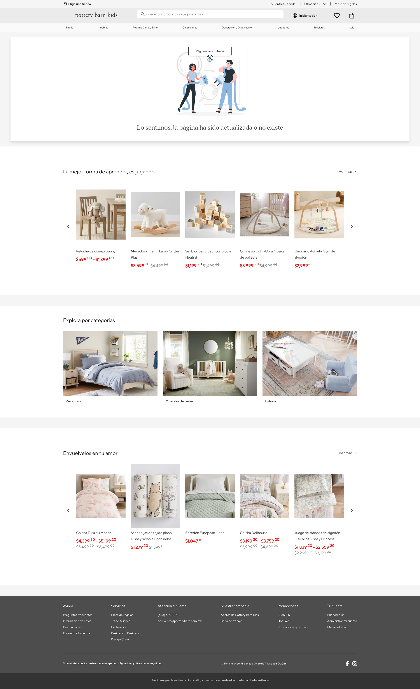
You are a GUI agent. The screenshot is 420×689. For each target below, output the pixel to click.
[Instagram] (354, 663)
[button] (68, 226)
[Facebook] (347, 663)
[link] (101, 223)
